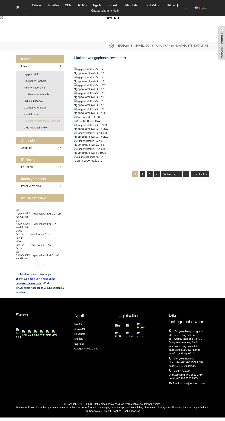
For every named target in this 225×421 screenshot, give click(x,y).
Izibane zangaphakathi (195, 407)
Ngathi (97, 5)
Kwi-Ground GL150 (41, 245)
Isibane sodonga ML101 (89, 160)
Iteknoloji (173, 5)
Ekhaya (36, 5)
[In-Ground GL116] (88, 100)
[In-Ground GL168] (88, 140)
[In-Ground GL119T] (89, 92)
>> (186, 174)
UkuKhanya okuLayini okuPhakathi (162, 407)
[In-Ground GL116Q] (87, 116)
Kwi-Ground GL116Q (87, 121)
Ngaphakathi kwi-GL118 (89, 81)
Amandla (26, 148)
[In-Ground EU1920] (89, 148)
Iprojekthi (113, 5)
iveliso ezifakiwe (134, 404)
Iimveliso (53, 5)
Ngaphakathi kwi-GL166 (46, 255)
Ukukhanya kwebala (35, 81)
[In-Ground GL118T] (89, 85)
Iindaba (78, 338)
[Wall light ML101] (89, 156)
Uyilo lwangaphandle (35, 127)
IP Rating (27, 167)
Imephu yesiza (152, 404)
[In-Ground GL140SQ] (90, 132)
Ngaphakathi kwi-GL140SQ (91, 137)
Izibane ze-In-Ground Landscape (90, 407)
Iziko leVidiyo (152, 5)
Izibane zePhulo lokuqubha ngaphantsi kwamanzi (43, 407)
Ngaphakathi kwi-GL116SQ (91, 129)
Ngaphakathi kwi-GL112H (47, 213)
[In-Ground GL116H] (89, 108)
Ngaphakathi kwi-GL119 (89, 73)
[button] (40, 206)
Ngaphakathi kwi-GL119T (90, 97)
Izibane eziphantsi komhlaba (126, 407)
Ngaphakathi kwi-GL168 (89, 144)
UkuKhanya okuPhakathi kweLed (103, 411)
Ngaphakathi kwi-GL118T (90, 89)
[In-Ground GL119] (88, 69)
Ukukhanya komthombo (37, 94)
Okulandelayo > (171, 174)
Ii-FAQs (82, 5)
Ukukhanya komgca (35, 107)
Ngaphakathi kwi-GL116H (90, 113)
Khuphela (131, 5)
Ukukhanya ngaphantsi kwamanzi (182, 45)
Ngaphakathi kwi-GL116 (46, 224)
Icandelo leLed (32, 114)
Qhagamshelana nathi (105, 10)
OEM (68, 5)
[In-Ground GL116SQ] (90, 124)
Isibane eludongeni (34, 87)
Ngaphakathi (31, 74)
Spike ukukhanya (33, 101)
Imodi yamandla (31, 186)
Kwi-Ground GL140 (41, 234)
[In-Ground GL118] (88, 77)
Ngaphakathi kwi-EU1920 (90, 153)
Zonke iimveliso (131, 411)
